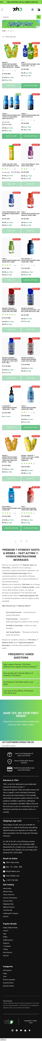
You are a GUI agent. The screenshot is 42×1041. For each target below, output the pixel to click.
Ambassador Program (10, 913)
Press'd (5, 931)
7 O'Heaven (7, 946)
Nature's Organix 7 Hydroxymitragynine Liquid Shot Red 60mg (28, 359)
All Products (7, 970)
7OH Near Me (7, 910)
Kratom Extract (8, 983)
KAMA (5, 937)
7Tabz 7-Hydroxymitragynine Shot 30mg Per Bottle (30, 115)
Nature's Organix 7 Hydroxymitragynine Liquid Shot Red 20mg (9, 310)
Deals (5, 973)
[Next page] (26, 541)
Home (4, 31)
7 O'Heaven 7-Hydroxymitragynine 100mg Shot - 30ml (9, 407)
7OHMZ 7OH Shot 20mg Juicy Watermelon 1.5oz (10, 165)
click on (3, 1039)
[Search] (38, 17)
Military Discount (9, 907)
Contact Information (10, 898)
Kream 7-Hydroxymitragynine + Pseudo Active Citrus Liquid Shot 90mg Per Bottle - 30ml (10, 459)
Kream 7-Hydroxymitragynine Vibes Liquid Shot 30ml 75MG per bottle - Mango (11, 65)
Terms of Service (8, 894)
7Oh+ (5, 976)
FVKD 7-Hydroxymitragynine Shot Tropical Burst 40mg (30, 213)
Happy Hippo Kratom (10, 927)
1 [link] (15, 541)
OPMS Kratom (8, 940)
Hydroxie (6, 943)
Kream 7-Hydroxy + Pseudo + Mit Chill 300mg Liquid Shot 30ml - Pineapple (30, 458)
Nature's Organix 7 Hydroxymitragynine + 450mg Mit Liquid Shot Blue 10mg (10, 360)
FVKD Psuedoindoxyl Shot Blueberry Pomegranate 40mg (11, 213)
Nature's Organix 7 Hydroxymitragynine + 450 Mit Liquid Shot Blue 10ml (30, 310)
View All (5, 955)
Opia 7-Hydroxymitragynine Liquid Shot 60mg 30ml (29, 508)
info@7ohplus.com (13, 871)
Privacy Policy (8, 901)
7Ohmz (5, 949)
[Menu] (3, 10)
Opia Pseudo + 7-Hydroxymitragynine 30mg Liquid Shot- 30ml (30, 260)
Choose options (31, 85)
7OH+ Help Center (12, 862)
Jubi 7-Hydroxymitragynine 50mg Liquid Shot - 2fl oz (30, 64)
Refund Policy (8, 891)
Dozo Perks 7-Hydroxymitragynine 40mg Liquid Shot (11, 508)
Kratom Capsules (9, 979)
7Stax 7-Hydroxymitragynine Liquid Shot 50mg (28, 407)
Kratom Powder (8, 986)
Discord (5, 916)
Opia (4, 934)
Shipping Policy (8, 904)
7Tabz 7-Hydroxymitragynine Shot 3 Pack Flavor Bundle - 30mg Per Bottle (11, 116)
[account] (32, 9)
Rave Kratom (7, 952)
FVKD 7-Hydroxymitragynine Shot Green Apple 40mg (11, 260)
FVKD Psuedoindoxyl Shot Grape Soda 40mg (30, 165)
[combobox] (21, 17)
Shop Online (7, 888)
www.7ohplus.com (12, 876)
